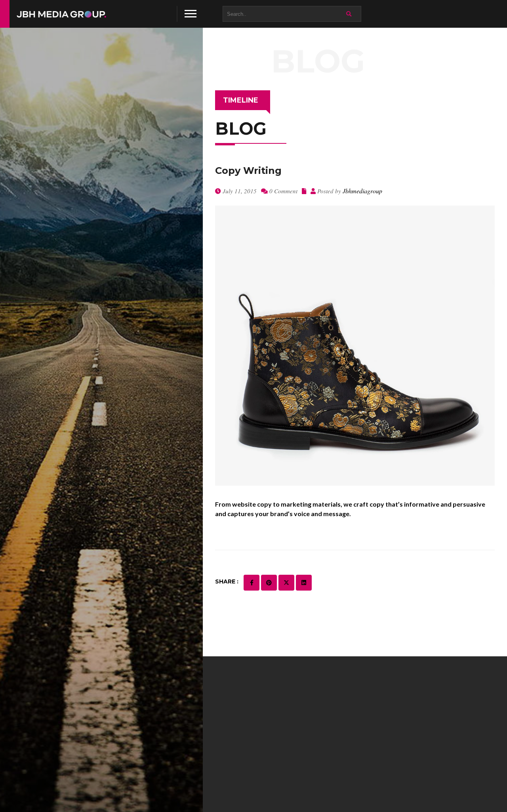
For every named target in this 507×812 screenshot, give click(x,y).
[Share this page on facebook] (251, 583)
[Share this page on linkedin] (304, 583)
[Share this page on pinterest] (269, 583)
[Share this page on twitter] (286, 583)
